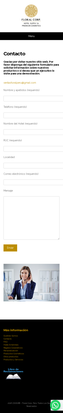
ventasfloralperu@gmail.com (20, 82)
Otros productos (11, 356)
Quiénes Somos (11, 336)
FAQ (5, 342)
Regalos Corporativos (13, 348)
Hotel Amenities (11, 345)
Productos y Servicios (13, 359)
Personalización (11, 350)
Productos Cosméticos (14, 353)
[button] (55, 405)
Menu (31, 36)
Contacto (8, 339)
